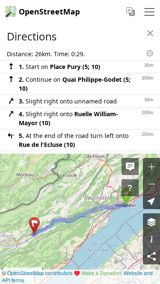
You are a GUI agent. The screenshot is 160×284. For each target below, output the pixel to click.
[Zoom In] (151, 166)
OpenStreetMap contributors (40, 272)
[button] (34, 225)
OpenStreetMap (49, 11)
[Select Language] (130, 11)
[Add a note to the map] (130, 166)
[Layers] (151, 221)
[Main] (149, 12)
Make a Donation (101, 272)
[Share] (151, 255)
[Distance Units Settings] (150, 53)
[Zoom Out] (151, 183)
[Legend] (151, 238)
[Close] (150, 33)
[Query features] (130, 187)
